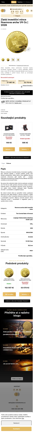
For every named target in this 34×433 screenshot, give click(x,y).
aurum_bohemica (20, 389)
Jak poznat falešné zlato (10, 364)
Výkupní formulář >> (28, 85)
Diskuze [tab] (8, 163)
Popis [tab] (3, 163)
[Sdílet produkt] (17, 111)
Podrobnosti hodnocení (23, 65)
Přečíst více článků (17, 378)
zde (23, 418)
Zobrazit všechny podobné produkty (17, 301)
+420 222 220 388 (17, 409)
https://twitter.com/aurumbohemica (17, 389)
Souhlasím (16, 429)
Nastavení (16, 423)
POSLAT (2, 113)
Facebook (14, 389)
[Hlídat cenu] (17, 109)
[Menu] (31, 10)
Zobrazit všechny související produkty (17, 157)
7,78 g (31, 224)
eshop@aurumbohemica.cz (17, 402)
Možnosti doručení (5, 96)
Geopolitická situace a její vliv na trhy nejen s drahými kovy (16, 349)
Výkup (14, 2)
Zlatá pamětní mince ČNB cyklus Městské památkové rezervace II (17, 333)
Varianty (8, 149)
